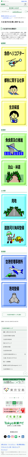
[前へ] (5, 398)
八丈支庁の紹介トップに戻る (14, 314)
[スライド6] (15, 397)
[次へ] (23, 398)
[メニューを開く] (25, 4)
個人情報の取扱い (21, 444)
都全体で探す (24, 1)
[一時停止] (18, 397)
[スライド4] (13, 397)
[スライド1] (9, 397)
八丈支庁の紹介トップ (17, 11)
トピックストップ (5, 11)
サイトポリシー (12, 444)
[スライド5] (14, 397)
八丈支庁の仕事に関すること (10, 354)
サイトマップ (4, 449)
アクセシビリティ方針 (6, 447)
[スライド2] (10, 397)
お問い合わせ (4, 444)
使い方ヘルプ (15, 447)
